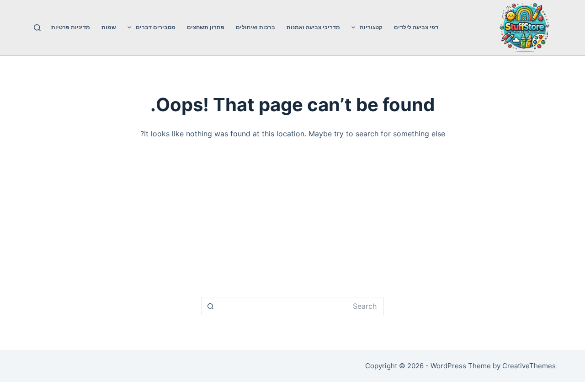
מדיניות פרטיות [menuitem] (70, 27)
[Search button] (210, 306)
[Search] (37, 27)
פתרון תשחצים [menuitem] (205, 27)
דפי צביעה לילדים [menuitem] (416, 27)
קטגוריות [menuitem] (371, 27)
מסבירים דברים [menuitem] (156, 27)
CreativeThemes (529, 365)
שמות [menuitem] (108, 27)
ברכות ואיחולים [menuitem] (255, 27)
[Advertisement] (292, 222)
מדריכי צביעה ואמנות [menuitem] (313, 27)
